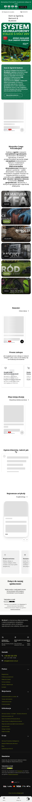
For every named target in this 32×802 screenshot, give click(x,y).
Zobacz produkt (22, 341)
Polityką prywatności (13, 774)
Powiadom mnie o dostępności (22, 129)
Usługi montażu (6, 729)
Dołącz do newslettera (11, 601)
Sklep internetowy (15, 793)
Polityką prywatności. (15, 609)
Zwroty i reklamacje (7, 684)
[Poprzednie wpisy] (24, 539)
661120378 (24, 12)
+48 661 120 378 (10, 656)
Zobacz (6, 256)
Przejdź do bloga (20, 497)
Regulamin (22, 604)
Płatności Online (6, 679)
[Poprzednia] (1, 5)
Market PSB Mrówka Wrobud (9, 743)
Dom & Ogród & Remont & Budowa (16, 18)
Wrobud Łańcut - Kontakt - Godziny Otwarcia (14, 713)
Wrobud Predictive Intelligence (10, 741)
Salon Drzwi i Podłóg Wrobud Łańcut (12, 721)
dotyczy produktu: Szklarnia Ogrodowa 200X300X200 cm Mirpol (17, 468)
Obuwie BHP (7, 239)
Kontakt (4, 687)
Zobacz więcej (23, 311)
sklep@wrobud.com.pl (11, 661)
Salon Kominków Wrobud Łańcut (11, 719)
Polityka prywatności (7, 677)
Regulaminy (5, 674)
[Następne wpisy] (27, 539)
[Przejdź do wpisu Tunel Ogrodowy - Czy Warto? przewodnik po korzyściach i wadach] (16, 509)
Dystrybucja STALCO (7, 748)
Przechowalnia (6, 704)
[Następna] (30, 5)
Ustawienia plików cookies (9, 696)
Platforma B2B (6, 731)
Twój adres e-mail (9, 599)
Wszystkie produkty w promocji (18, 400)
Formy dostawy (6, 682)
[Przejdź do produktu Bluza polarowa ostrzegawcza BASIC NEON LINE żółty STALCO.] (14, 326)
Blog (3, 746)
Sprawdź (6, 204)
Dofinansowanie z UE (7, 716)
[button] (15, 669)
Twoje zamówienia (7, 699)
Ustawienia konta (6, 701)
